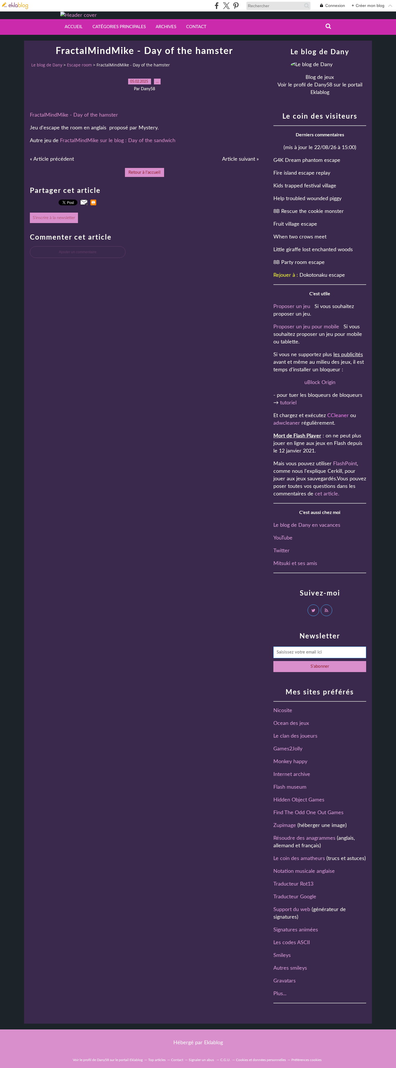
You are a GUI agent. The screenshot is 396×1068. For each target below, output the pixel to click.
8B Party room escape (299, 262)
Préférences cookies (306, 1060)
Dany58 (323, 85)
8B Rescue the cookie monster (308, 211)
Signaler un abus (202, 1060)
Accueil (74, 27)
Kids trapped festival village (304, 186)
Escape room (79, 65)
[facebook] (216, 5)
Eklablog (213, 1042)
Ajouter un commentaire (78, 252)
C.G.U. (225, 1060)
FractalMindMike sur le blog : (94, 140)
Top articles (157, 1060)
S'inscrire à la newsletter (54, 218)
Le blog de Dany (46, 65)
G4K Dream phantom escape (306, 160)
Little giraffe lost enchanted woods (313, 249)
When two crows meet (299, 237)
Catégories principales (119, 27)
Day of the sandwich (151, 140)
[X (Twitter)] (226, 5)
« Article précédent (52, 159)
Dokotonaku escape (322, 275)
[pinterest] (235, 5)
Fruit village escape (295, 224)
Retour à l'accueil (144, 172)
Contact (196, 27)
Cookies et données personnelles (261, 1060)
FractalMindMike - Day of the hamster (74, 115)
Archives (166, 27)
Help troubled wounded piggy (307, 198)
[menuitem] (73, 27)
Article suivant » (240, 159)
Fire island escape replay (301, 173)
